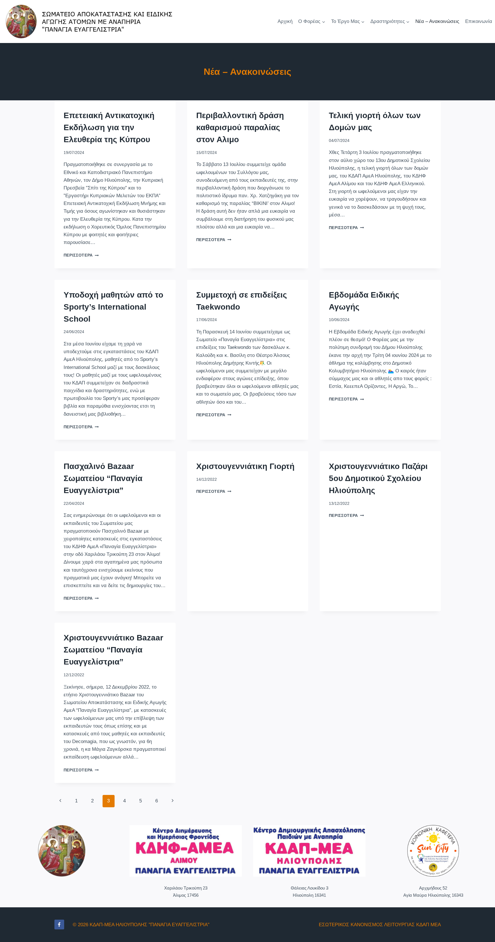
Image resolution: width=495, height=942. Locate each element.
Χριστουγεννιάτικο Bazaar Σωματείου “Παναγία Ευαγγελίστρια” (113, 649)
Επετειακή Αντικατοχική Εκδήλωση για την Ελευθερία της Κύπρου (109, 127)
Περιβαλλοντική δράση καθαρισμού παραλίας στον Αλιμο (240, 127)
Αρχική (285, 21)
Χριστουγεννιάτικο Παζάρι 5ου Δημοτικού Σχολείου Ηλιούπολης (378, 478)
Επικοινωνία (478, 21)
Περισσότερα (81, 255)
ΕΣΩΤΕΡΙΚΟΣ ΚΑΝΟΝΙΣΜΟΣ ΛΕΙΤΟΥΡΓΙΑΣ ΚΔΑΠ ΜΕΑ (380, 924)
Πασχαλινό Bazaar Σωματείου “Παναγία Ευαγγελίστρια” (103, 478)
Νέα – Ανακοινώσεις (437, 21)
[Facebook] (59, 924)
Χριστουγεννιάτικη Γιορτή (245, 466)
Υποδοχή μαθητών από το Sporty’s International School (113, 306)
